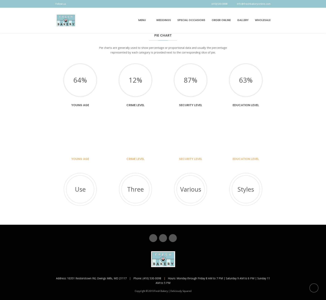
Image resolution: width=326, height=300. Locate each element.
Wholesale (263, 20)
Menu (142, 20)
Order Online (221, 20)
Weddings (163, 20)
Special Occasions (191, 20)
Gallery (242, 20)
